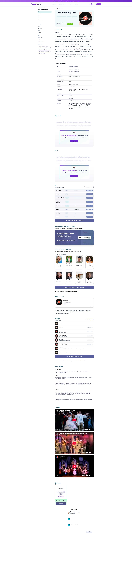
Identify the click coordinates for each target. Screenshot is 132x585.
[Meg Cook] (59, 275)
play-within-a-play (47, 51)
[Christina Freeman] (59, 259)
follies (39, 53)
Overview (39, 11)
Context (39, 13)
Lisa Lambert (69, 16)
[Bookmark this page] (62, 24)
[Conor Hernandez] (89, 275)
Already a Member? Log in (74, 142)
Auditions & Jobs (41, 37)
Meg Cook (59, 279)
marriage (43, 49)
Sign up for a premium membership (68, 135)
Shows (56, 8)
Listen (39, 39)
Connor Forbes (69, 279)
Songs (39, 26)
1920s (50, 46)
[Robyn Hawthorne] (79, 275)
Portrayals (39, 22)
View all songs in (74, 356)
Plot (38, 15)
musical (43, 46)
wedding (39, 49)
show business (47, 49)
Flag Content (89, 531)
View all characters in (74, 220)
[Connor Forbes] (69, 275)
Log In (93, 4)
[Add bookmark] (90, 306)
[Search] (90, 4)
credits (75, 291)
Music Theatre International (73, 100)
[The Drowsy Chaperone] (59, 303)
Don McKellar (64, 16)
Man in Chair (65, 300)
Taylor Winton (69, 263)
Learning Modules (41, 41)
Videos (39, 30)
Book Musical (58, 369)
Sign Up (74, 141)
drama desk (39, 46)
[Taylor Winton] (69, 259)
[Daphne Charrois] (89, 259)
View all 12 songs (90, 319)
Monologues (40, 24)
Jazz (56, 375)
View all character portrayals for (74, 287)
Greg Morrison (75, 16)
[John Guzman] (79, 259)
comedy (47, 46)
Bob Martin (58, 16)
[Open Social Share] (65, 24)
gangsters (42, 51)
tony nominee (43, 53)
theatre (39, 51)
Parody (57, 389)
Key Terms (40, 28)
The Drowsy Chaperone (67, 302)
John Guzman (79, 263)
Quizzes (39, 32)
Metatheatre (58, 381)
